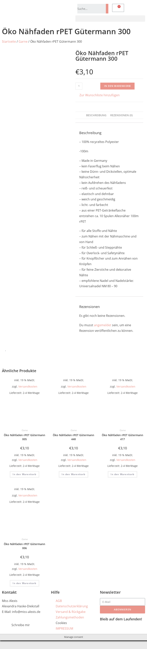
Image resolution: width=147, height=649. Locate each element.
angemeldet (102, 325)
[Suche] (107, 8)
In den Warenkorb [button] (24, 474)
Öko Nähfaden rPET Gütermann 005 (24, 437)
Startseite (9, 41)
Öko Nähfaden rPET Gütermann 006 (24, 546)
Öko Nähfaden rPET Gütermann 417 (122, 437)
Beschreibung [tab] (96, 115)
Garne (23, 41)
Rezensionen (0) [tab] (121, 115)
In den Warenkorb (117, 86)
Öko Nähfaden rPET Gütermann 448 (73, 437)
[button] (110, 18)
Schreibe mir (20, 625)
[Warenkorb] (118, 8)
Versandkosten (27, 386)
